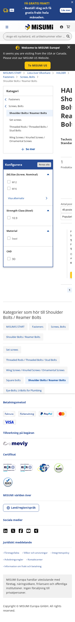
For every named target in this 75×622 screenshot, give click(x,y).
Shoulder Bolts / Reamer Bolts (28, 113)
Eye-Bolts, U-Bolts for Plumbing (24, 390)
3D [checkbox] (13, 259)
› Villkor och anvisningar (35, 552)
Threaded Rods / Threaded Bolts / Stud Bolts (28, 128)
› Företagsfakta (11, 552)
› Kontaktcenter (34, 559)
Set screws (15, 120)
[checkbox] (28, 182)
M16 (14, 188)
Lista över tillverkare (38, 73)
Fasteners (8, 77)
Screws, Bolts (27, 77)
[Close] (69, 47)
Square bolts (13, 380)
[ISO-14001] (26, 468)
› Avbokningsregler (13, 559)
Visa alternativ (16, 198)
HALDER (61, 73)
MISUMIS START (12, 73)
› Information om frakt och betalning (22, 566)
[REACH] (8, 482)
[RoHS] (58, 468)
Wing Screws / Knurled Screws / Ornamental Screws (27, 139)
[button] (66, 10)
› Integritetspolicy (60, 552)
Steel (14, 238)
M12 (14, 182)
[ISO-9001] (9, 468)
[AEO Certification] (43, 468)
